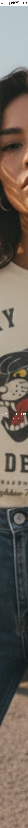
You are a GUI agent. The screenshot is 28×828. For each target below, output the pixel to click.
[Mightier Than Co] (14, 3)
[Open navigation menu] (2, 3)
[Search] (23, 3)
